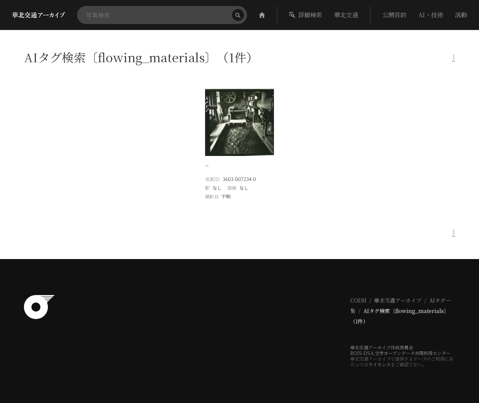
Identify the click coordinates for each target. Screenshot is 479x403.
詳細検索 (310, 14)
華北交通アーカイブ (397, 300)
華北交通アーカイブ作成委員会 (381, 347)
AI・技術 (430, 14)
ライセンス (379, 364)
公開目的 (394, 14)
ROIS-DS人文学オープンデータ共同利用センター (400, 353)
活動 (461, 14)
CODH (358, 300)
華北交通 (346, 14)
